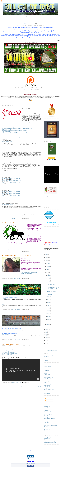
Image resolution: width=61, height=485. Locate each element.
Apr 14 (48, 307)
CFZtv (45, 357)
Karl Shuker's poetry (47, 384)
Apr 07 (48, 314)
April (47, 274)
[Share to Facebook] (27, 218)
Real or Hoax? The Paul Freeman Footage (11, 328)
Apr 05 (48, 317)
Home (22, 386)
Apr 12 (48, 310)
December (48, 261)
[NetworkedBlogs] (30, 463)
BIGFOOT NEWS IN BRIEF (8, 314)
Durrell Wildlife (46, 422)
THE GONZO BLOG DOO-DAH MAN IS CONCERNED (14, 107)
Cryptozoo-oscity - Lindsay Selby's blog (50, 425)
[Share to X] (26, 218)
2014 (46, 331)
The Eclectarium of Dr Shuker (49, 390)
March (47, 322)
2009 (46, 338)
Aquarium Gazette (47, 439)
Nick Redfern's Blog (47, 386)
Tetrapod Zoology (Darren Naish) (49, 418)
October (47, 264)
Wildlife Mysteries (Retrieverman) (49, 423)
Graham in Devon (47, 410)
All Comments (48, 400)
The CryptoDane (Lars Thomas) (49, 389)
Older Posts (40, 386)
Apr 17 (48, 304)
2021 (46, 254)
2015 (46, 329)
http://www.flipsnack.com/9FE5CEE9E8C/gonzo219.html (11, 193)
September (48, 266)
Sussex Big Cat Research (48, 417)
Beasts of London (47, 415)
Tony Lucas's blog (47, 429)
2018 (46, 258)
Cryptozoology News (5, 329)
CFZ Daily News (47, 369)
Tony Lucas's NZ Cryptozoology (49, 441)
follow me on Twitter (56, 224)
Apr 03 (48, 319)
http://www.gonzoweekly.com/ (7, 141)
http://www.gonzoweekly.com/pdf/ (7, 204)
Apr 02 (48, 321)
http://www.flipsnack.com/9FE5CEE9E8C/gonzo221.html (11, 189)
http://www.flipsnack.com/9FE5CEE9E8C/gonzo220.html (11, 191)
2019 (46, 257)
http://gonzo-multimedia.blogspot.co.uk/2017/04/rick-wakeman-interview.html (14, 130)
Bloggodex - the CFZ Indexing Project (50, 367)
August (47, 267)
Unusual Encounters (47, 407)
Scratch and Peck (47, 406)
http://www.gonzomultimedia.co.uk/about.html (29, 109)
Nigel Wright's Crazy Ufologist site (49, 437)
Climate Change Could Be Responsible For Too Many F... (11, 350)
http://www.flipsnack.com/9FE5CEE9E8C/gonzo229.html (11, 174)
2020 (46, 255)
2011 (46, 335)
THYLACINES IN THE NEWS (9, 283)
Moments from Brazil (47, 432)
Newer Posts (4, 386)
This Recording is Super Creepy (9, 333)
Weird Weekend (46, 356)
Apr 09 (48, 313)
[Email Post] (22, 218)
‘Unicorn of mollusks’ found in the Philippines (9, 353)
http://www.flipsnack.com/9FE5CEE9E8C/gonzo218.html (11, 195)
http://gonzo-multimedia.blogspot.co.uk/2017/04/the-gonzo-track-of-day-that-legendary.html (17, 137)
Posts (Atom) (8, 389)
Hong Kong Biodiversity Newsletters (50, 442)
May (47, 272)
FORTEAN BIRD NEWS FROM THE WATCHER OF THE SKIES (16, 255)
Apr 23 (48, 297)
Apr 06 (48, 316)
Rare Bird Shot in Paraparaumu (26, 273)
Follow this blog (30, 465)
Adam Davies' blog (47, 438)
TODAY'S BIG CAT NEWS (8, 222)
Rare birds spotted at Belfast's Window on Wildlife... (29, 272)
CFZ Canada (46, 371)
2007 (46, 341)
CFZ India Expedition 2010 (48, 377)
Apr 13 (48, 308)
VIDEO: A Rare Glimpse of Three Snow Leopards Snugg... (11, 245)
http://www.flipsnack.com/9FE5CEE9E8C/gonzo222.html (11, 186)
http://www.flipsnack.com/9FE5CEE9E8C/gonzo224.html (11, 182)
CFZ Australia (46, 359)
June (47, 271)
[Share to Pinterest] (28, 218)
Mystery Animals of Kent (48, 411)
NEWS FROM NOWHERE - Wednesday (10, 344)
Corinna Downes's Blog (48, 378)
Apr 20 (48, 300)
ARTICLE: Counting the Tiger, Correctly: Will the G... (10, 249)
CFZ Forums (46, 360)
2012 (46, 334)
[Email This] (23, 218)
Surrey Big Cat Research (48, 421)
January (47, 326)
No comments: (18, 218)
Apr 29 (48, 277)
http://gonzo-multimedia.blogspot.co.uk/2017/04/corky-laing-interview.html (14, 132)
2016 (46, 328)
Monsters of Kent (47, 413)
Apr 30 (48, 275)
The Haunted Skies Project (48, 392)
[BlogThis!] (24, 218)
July (47, 269)
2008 (46, 340)
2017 (46, 260)
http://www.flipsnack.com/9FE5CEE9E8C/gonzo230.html (11, 171)
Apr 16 (48, 305)
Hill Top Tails (46, 381)
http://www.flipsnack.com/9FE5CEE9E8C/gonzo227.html (11, 178)
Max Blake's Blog (47, 385)
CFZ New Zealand (47, 374)
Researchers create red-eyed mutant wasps (8, 352)
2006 (46, 343)
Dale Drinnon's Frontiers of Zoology (50, 379)
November (48, 263)
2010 (46, 337)
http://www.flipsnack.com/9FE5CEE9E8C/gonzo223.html (11, 184)
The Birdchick (46, 426)
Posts (46, 398)
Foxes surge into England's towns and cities (9, 351)
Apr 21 (48, 299)
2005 (46, 345)
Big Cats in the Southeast (48, 414)
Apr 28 (48, 278)
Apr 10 (48, 311)
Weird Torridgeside (47, 393)
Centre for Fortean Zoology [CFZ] (49, 355)
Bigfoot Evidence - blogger (5, 334)
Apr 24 (48, 296)
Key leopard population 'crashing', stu (8, 354)
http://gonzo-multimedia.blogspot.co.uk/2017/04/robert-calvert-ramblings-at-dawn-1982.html (17, 128)
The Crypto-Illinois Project (48, 388)
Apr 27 (48, 280)
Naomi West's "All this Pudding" (49, 427)
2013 (46, 332)
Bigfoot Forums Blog (47, 366)
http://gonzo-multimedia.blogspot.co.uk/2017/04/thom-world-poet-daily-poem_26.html (16, 134)
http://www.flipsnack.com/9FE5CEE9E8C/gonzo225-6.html (11, 180)
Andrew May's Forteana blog (48, 409)
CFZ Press (45, 375)
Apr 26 (48, 281)
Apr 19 (48, 302)
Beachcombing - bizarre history (49, 419)
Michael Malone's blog (48, 430)
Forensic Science (49, 212)
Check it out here (30, 90)
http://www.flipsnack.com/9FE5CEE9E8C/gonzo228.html (11, 176)
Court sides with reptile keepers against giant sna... (10, 349)
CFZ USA (45, 373)
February (48, 324)
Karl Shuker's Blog (47, 382)
